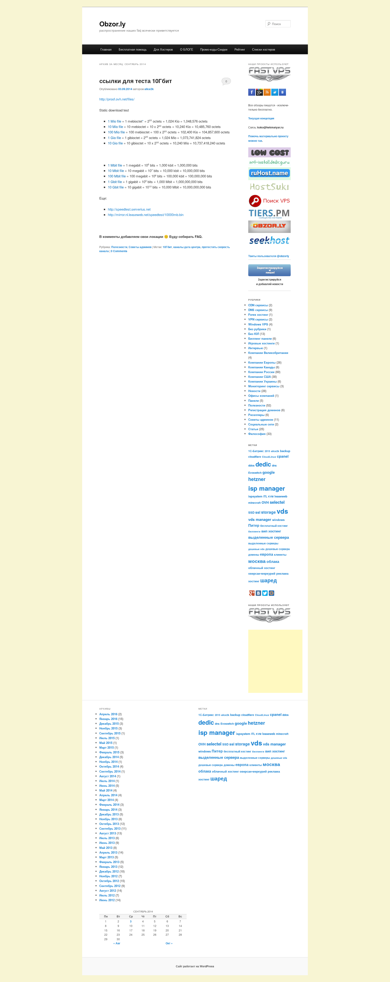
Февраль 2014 (109, 804)
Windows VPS (258, 324)
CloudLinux (269, 456)
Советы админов (140, 247)
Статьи (253, 429)
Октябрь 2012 (109, 881)
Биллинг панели (260, 338)
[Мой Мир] (271, 593)
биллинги (254, 531)
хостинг (253, 581)
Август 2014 (107, 776)
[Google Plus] (252, 593)
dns (274, 465)
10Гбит (167, 247)
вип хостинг (271, 531)
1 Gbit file (115, 181)
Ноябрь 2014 (108, 761)
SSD (251, 512)
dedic (263, 464)
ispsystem (255, 496)
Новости (254, 391)
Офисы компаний (261, 395)
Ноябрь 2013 (108, 819)
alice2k (149, 89)
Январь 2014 (108, 809)
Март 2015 (106, 747)
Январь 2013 (108, 866)
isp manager (266, 488)
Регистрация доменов (264, 410)
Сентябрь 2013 (110, 828)
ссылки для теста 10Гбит (135, 81)
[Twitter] (265, 593)
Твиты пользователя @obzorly (268, 256)
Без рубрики (257, 329)
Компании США (259, 376)
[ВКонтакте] (258, 593)
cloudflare (254, 457)
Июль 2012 (107, 895)
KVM (271, 496)
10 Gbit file (116, 187)
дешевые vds (256, 549)
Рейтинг (239, 49)
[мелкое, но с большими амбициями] (269, 218)
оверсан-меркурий (261, 573)
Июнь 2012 (107, 900)
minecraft (254, 503)
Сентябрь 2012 (110, 886)
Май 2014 (105, 790)
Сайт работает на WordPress (195, 966)
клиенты (280, 554)
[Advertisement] (275, 661)
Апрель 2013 (108, 852)
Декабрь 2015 (109, 723)
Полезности (119, 247)
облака (273, 561)
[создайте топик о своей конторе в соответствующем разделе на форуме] (269, 275)
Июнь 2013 (107, 842)
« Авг (116, 943)
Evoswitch (255, 473)
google (268, 472)
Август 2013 (107, 833)
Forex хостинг (258, 314)
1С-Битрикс (256, 451)
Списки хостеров (263, 49)
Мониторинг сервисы (263, 386)
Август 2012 (107, 890)
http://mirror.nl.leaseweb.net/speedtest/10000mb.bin (145, 214)
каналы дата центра (186, 247)
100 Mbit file (117, 176)
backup (285, 451)
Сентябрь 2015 (110, 733)
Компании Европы (262, 362)
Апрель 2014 (108, 795)
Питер (253, 525)
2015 (267, 451)
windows (278, 520)
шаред (268, 580)
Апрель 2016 (108, 714)
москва (257, 560)
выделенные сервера (268, 537)
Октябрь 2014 (109, 766)
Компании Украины (262, 381)
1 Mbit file (115, 165)
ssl (257, 512)
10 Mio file (115, 126)
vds (282, 511)
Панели (253, 400)
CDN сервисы (258, 305)
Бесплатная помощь (133, 49)
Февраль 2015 (109, 752)
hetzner (256, 479)
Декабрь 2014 (109, 757)
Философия (257, 434)
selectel (277, 502)
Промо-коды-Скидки (213, 49)
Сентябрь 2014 (110, 771)
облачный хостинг (261, 568)
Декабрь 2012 (109, 871)
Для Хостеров (163, 49)
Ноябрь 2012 (108, 876)
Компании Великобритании (268, 353)
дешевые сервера (277, 549)
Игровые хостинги (261, 343)
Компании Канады (261, 367)
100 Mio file (116, 132)
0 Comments (226, 82)
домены (253, 555)
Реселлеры (256, 415)
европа (266, 554)
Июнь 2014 (107, 785)
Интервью (255, 348)
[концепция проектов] (269, 192)
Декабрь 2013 (109, 814)
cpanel (282, 456)
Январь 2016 (108, 719)
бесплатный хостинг (274, 526)
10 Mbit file (116, 170)
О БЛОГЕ (186, 49)
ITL (265, 496)
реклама (282, 573)
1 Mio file (114, 121)
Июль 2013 (107, 838)
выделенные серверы (263, 543)
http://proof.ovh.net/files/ (117, 99)
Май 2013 (105, 847)
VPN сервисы (258, 319)
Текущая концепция (261, 118)
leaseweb (280, 496)
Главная (105, 49)
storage (268, 512)
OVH (265, 502)
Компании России (261, 372)
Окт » (169, 943)
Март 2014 (106, 800)
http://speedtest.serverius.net (129, 209)
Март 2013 (106, 857)
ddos (251, 465)
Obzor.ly (112, 23)
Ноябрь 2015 (108, 728)
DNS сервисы (258, 310)
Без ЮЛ (253, 334)
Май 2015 (105, 743)
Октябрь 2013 (109, 824)
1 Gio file (114, 137)
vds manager (259, 519)
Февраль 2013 (109, 862)
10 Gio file (115, 143)
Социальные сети (261, 424)
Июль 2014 (107, 781)
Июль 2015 (107, 738)
